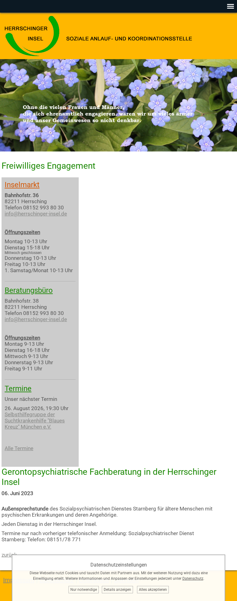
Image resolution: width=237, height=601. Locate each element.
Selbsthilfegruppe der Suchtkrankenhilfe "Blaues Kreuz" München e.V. (35, 420)
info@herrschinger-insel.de (36, 214)
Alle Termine (19, 448)
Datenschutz (192, 578)
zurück (9, 555)
